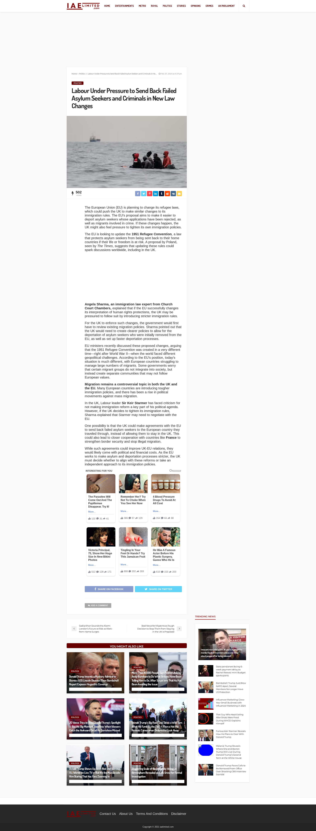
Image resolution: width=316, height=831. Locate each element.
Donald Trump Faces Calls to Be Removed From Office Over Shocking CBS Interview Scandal (231, 770)
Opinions (196, 5)
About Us (126, 814)
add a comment (99, 605)
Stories (181, 5)
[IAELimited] (83, 6)
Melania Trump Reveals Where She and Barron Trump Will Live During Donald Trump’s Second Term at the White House (229, 752)
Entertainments (124, 5)
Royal (154, 5)
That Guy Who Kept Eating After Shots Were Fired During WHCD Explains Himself (229, 719)
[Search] (244, 6)
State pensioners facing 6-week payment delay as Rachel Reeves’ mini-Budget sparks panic (230, 671)
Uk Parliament (226, 5)
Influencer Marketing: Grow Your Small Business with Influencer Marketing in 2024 (231, 702)
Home (107, 5)
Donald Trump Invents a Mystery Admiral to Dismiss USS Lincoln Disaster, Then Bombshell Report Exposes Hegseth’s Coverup (93, 680)
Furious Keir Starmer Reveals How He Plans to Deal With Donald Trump (231, 734)
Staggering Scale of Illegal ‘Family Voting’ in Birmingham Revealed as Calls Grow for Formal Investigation (157, 772)
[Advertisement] (158, 36)
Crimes (209, 5)
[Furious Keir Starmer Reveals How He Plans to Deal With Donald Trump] (205, 735)
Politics (167, 5)
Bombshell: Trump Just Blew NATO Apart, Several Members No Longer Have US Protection (231, 687)
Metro (142, 5)
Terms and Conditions (152, 814)
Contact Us (108, 814)
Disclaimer (178, 814)
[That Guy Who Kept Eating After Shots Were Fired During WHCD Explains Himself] (205, 718)
